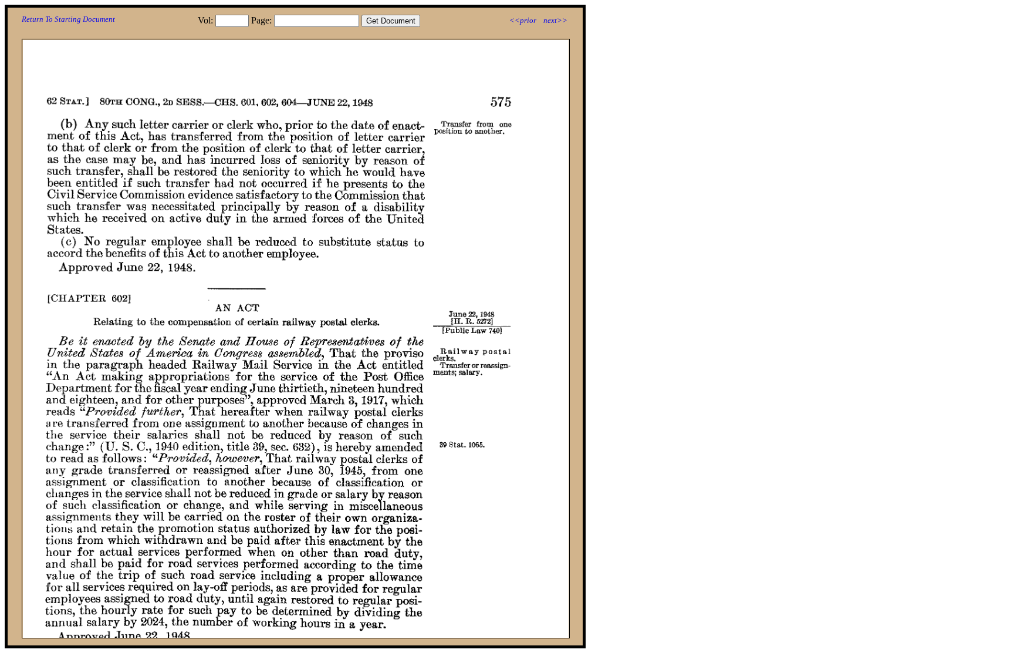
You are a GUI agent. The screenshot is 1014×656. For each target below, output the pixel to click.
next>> (555, 20)
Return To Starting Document (68, 19)
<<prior (522, 20)
